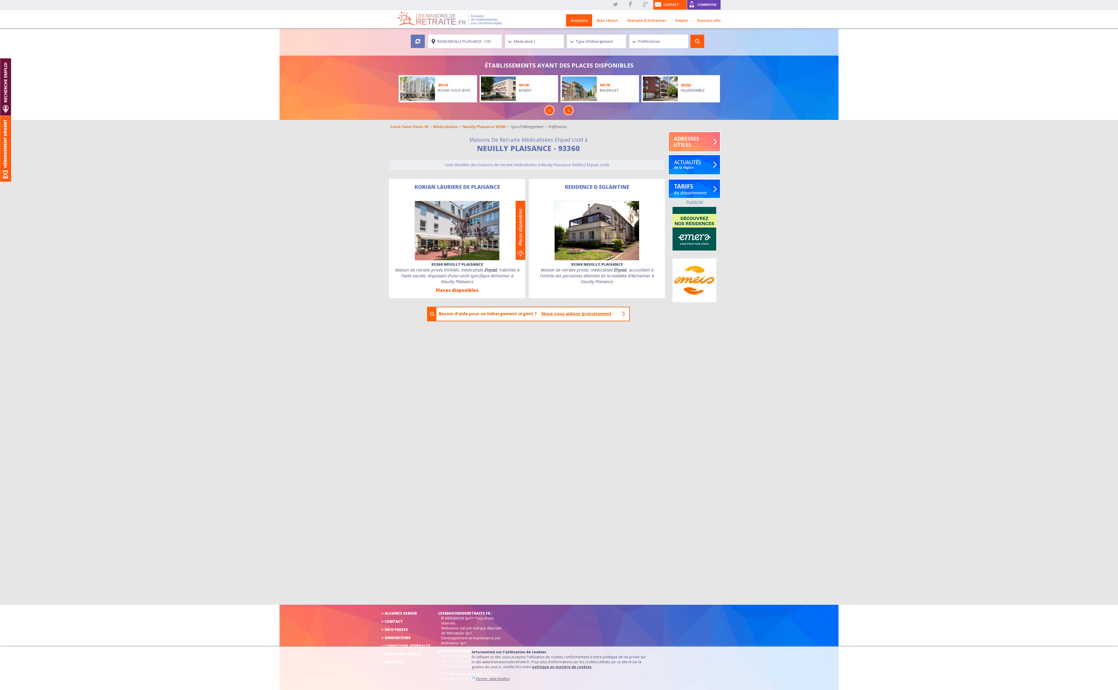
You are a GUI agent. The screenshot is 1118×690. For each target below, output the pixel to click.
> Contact (392, 621)
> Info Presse (394, 629)
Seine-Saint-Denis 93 (409, 126)
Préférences (557, 126)
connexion (706, 5)
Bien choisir (607, 20)
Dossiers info (709, 20)
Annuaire (579, 20)
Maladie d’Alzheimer (646, 20)
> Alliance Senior (399, 613)
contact (671, 5)
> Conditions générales (405, 645)
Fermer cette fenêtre (493, 678)
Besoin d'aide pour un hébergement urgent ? (525, 313)
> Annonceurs (396, 637)
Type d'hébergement (526, 126)
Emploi (681, 20)
